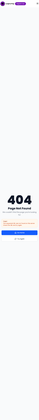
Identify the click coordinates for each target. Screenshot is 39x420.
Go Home (20, 233)
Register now (20, 4)
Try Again (20, 239)
